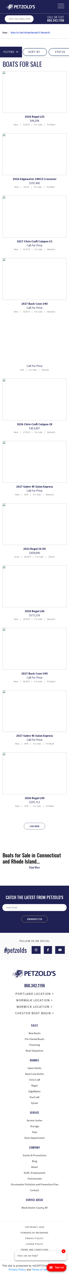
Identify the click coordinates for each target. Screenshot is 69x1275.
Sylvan (34, 1103)
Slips (34, 1132)
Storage (34, 1126)
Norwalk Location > (34, 1000)
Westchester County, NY (35, 1208)
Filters (8, 52)
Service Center (34, 1120)
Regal (34, 1085)
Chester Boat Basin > (34, 1013)
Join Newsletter (34, 919)
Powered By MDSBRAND (34, 1232)
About (34, 1167)
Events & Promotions (34, 1155)
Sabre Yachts (34, 1068)
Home (4, 32)
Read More (34, 867)
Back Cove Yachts (34, 1074)
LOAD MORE (34, 826)
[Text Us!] (56, 1268)
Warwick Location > (34, 1007)
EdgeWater (34, 1091)
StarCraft (34, 1097)
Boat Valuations (34, 1051)
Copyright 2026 (34, 1227)
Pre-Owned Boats (34, 1039)
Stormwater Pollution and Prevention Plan (34, 1184)
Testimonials (34, 1178)
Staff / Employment (34, 1173)
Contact (34, 1190)
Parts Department (34, 1138)
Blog (34, 1161)
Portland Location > (34, 994)
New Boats (35, 1033)
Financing (34, 1045)
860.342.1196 (55, 20)
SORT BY (34, 52)
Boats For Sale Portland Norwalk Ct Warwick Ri (30, 32)
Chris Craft (34, 1080)
